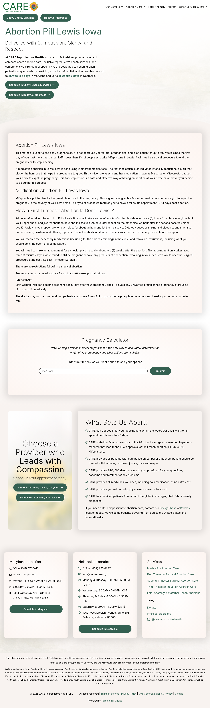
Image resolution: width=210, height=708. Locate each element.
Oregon (41, 680)
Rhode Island (66, 680)
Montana (113, 676)
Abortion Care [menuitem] (134, 6)
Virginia (140, 680)
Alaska (86, 672)
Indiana (195, 672)
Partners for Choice (112, 700)
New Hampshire (145, 676)
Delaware (148, 672)
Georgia (165, 672)
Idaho (181, 672)
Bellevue (185, 508)
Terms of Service (110, 693)
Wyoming (187, 680)
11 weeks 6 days (69, 75)
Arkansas (103, 672)
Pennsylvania (52, 680)
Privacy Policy (129, 693)
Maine (37, 676)
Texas (118, 680)
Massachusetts (58, 676)
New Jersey (159, 676)
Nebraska (123, 676)
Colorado (124, 672)
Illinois (188, 672)
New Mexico (172, 676)
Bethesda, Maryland (48, 672)
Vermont (132, 680)
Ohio (23, 680)
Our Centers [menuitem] (112, 6)
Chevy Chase (168, 508)
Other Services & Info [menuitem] (191, 6)
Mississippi (93, 676)
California (114, 672)
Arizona (94, 672)
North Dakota (13, 680)
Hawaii (173, 672)
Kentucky (18, 676)
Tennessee (108, 680)
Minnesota (82, 676)
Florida (157, 672)
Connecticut (136, 672)
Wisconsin (177, 680)
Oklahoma (31, 680)
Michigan (71, 676)
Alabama (77, 672)
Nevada (133, 676)
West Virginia (164, 680)
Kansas (8, 676)
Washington (151, 680)
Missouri (104, 676)
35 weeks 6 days (19, 75)
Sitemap (179, 693)
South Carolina (80, 680)
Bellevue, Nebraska (24, 672)
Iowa (202, 672)
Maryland (45, 676)
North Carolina (197, 676)
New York (184, 676)
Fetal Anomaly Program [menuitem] (162, 6)
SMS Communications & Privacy (156, 693)
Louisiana (28, 676)
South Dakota (95, 680)
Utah (124, 680)
